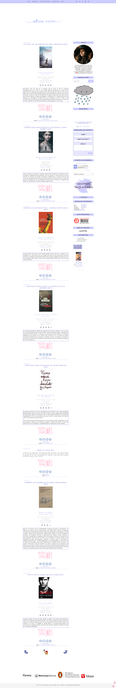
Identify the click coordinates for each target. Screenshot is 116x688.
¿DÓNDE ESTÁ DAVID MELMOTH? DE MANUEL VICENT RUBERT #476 (45, 128)
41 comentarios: (45, 119)
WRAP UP (47, 475)
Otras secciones (45, 1)
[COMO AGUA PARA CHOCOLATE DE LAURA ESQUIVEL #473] (46, 431)
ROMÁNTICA (52, 645)
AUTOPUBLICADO (43, 201)
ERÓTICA (44, 645)
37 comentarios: (45, 278)
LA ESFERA (41, 358)
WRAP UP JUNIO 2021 (45, 450)
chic (40, 645)
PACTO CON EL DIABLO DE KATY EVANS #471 (46, 575)
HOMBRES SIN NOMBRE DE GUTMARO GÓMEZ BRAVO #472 (46, 483)
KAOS (62, 1)
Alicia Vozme (80, 165)
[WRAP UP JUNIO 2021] (46, 463)
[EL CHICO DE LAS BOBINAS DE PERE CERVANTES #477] (46, 108)
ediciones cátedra (43, 568)
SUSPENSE (50, 358)
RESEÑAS (56, 120)
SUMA (51, 443)
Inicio (28, 1)
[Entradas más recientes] (26, 654)
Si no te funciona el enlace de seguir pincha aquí (83, 123)
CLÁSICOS (41, 279)
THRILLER (53, 201)
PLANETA (51, 120)
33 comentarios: (45, 357)
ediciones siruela (48, 279)
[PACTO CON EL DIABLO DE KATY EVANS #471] (46, 633)
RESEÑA (54, 279)
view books (87, 170)
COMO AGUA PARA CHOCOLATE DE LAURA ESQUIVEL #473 (46, 366)
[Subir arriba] (114, 684)
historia (50, 568)
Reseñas (35, 1)
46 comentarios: (45, 643)
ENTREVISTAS (55, 1)
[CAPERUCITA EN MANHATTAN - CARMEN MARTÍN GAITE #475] (46, 267)
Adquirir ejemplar (46, 82)
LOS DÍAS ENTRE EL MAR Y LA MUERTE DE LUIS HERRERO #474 (46, 287)
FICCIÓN (44, 443)
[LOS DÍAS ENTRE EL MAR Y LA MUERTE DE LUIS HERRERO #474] (46, 346)
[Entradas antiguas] (66, 654)
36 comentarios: (45, 199)
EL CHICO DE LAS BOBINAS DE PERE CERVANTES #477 (46, 44)
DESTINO (39, 120)
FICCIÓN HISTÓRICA (45, 120)
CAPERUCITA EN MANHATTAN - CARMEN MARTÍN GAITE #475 (45, 208)
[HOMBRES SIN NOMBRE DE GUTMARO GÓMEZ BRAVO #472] (46, 556)
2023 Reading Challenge (81, 163)
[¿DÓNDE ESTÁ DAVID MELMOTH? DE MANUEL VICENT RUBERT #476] (46, 189)
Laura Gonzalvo (78, 266)
